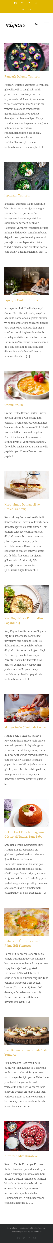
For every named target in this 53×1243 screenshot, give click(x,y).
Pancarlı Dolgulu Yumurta (22, 76)
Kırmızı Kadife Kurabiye (21, 1156)
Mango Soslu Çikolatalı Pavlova (25, 727)
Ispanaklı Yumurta (17, 195)
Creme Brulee (14, 405)
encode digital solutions (31, 1231)
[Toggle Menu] (46, 24)
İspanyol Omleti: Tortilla (21, 300)
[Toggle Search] (36, 23)
